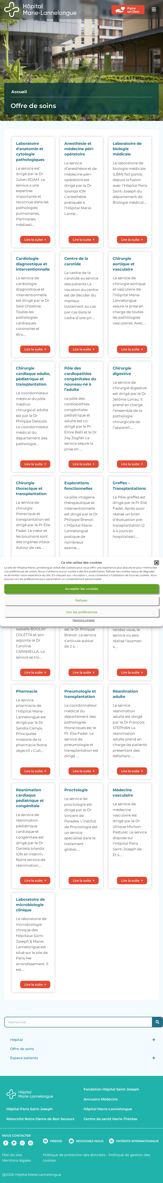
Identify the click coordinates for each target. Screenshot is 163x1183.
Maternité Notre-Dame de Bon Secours (40, 1119)
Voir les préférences (81, 612)
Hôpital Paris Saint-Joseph (29, 1109)
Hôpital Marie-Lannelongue (108, 1109)
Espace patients (24, 1058)
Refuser (81, 600)
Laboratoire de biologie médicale (127, 148)
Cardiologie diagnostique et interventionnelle (33, 263)
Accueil (19, 91)
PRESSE (56, 1141)
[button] (157, 562)
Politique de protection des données (74, 1155)
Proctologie (76, 790)
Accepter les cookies (81, 589)
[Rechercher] (157, 1022)
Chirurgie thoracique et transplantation (31, 488)
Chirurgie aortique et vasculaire (124, 263)
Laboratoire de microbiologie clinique (30, 904)
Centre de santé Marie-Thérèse (110, 1119)
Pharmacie (26, 691)
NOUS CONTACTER (16, 1135)
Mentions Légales (84, 620)
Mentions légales (16, 1160)
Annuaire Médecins (101, 1099)
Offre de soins (22, 1049)
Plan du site (12, 1155)
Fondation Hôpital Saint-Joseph (111, 1089)
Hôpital (16, 1040)
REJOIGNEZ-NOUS (90, 1141)
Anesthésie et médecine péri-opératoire (79, 148)
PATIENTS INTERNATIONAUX (137, 1141)
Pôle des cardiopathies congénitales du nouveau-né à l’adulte (80, 379)
